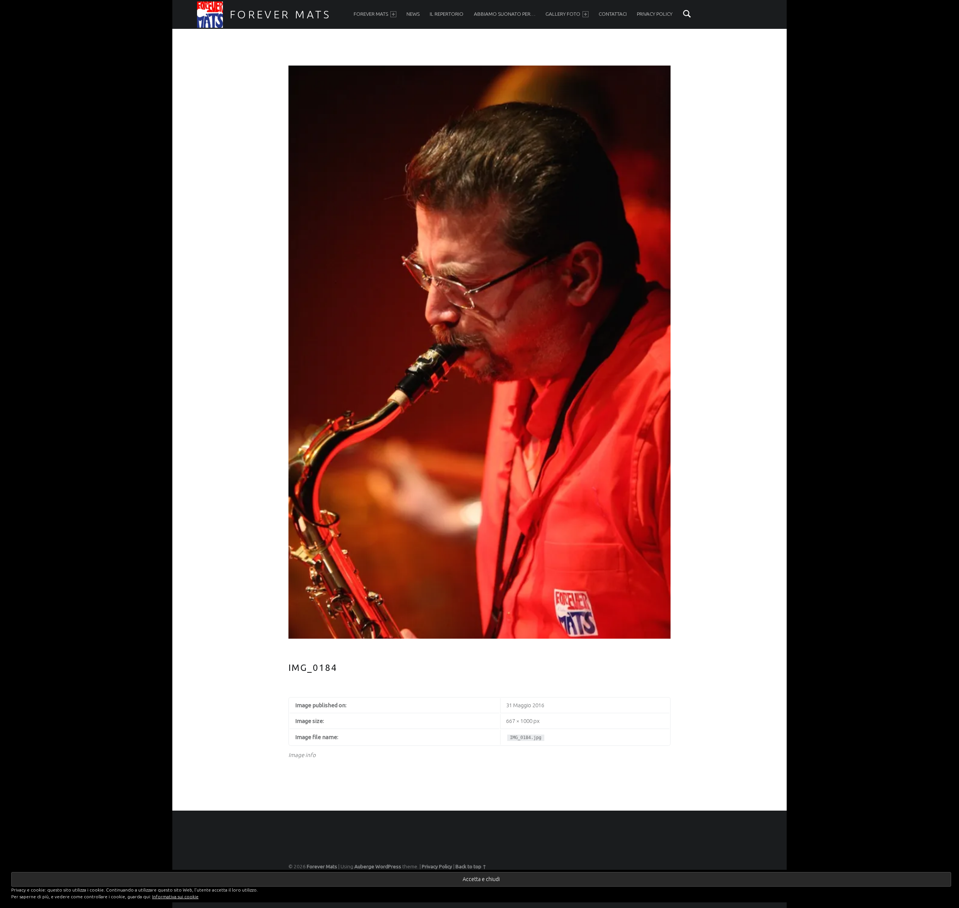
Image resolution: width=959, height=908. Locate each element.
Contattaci (613, 14)
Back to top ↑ (471, 866)
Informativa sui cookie (175, 896)
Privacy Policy (654, 14)
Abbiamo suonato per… (504, 14)
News (413, 14)
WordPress (388, 866)
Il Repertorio (446, 14)
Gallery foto (562, 14)
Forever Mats (280, 14)
